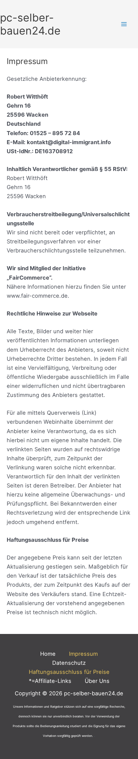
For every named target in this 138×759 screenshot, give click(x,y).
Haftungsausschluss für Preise (69, 671)
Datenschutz (69, 662)
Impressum (83, 653)
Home (48, 653)
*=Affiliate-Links (50, 681)
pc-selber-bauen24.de (30, 24)
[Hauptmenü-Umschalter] (123, 24)
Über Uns (97, 681)
